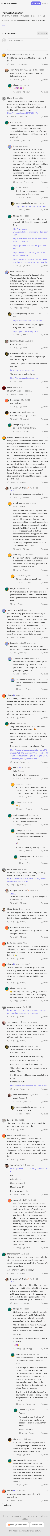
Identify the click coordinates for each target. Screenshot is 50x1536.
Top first (44, 33)
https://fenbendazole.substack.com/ (31, 206)
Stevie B (10, 98)
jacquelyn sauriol (14, 1007)
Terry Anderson (13, 1022)
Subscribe (36, 3)
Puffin (9, 943)
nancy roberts (13, 1135)
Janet (15, 554)
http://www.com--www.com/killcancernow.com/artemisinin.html (30, 232)
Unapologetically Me (24, 203)
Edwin (9, 387)
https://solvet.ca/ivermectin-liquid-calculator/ (29, 1085)
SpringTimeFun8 (17, 1165)
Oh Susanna (12, 869)
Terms (35, 1516)
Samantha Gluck (17, 341)
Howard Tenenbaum (15, 437)
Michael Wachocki (14, 54)
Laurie (15, 146)
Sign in (45, 3)
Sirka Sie (10, 1120)
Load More (7, 1505)
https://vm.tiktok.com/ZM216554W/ (22, 113)
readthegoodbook (20, 815)
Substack (13, 1531)
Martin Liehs (12, 1254)
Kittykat (13, 588)
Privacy (29, 1516)
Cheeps (16, 85)
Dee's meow (15, 400)
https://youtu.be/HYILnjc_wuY (25, 331)
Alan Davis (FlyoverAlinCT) (21, 70)
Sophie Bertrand (14, 610)
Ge (11, 122)
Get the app (37, 1525)
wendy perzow (19, 503)
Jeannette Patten (17, 643)
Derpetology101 (17, 412)
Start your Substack (18, 1525)
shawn (10, 695)
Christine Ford (19, 1439)
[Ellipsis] (47, 54)
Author (13, 491)
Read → (5, 25)
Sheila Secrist (12, 909)
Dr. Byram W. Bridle (10, 16)
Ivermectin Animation (12, 13)
